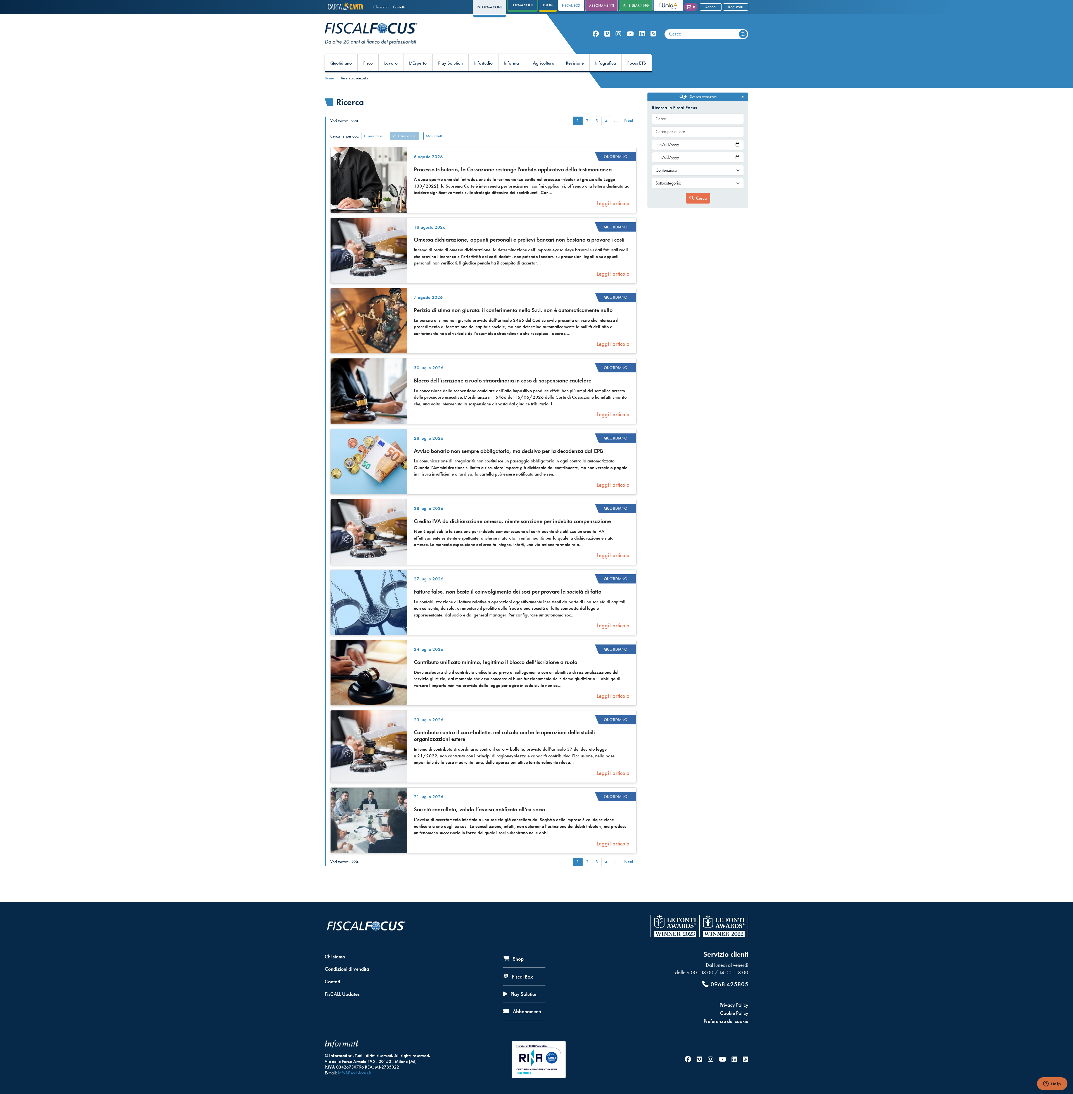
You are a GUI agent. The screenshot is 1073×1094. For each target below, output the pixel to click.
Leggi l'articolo (613, 203)
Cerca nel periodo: (344, 136)
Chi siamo (380, 7)
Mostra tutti (434, 135)
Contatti (399, 7)
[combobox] (706, 34)
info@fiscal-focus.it (354, 1073)
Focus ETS (636, 63)
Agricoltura (543, 63)
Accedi (710, 6)
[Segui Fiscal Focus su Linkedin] (642, 34)
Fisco (368, 63)
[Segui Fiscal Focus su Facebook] (596, 34)
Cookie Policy (734, 1013)
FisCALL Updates (342, 994)
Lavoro (391, 63)
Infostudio (483, 63)
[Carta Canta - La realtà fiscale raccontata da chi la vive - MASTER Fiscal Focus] (347, 7)
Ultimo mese (373, 135)
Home (329, 78)
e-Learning (639, 5)
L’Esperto (418, 63)
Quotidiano (341, 63)
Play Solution (450, 63)
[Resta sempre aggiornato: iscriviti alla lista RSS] (653, 34)
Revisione (575, 63)
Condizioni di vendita (347, 968)
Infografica (605, 63)
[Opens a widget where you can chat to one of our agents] (1052, 1084)
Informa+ (512, 63)
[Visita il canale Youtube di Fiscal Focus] (630, 34)
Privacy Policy (734, 1004)
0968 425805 (729, 984)
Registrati (735, 6)
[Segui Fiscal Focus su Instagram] (618, 34)
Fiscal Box (571, 5)
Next (628, 120)
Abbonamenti (601, 5)
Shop (518, 958)
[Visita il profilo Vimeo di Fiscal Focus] (607, 34)
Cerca (701, 198)
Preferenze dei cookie (726, 1021)
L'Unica (664, 5)
